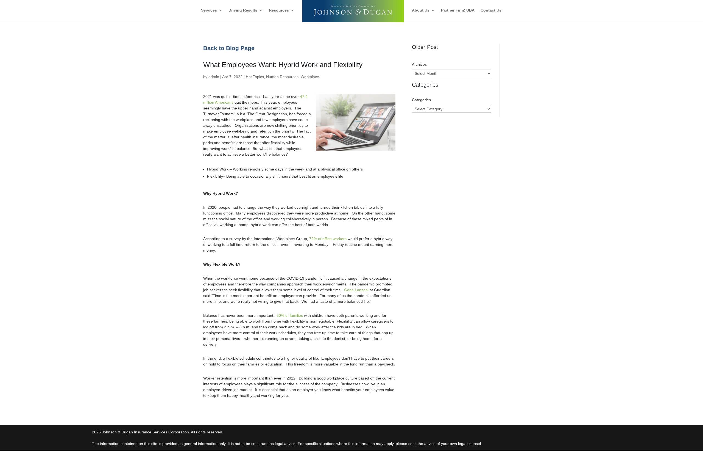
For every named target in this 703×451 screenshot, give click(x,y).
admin (213, 77)
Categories (421, 100)
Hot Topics (255, 77)
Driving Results (242, 10)
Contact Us (491, 10)
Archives (419, 64)
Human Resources (282, 77)
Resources (279, 10)
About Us (420, 10)
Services (209, 10)
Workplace (310, 77)
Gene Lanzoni (356, 290)
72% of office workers (328, 239)
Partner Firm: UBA (458, 10)
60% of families (290, 315)
